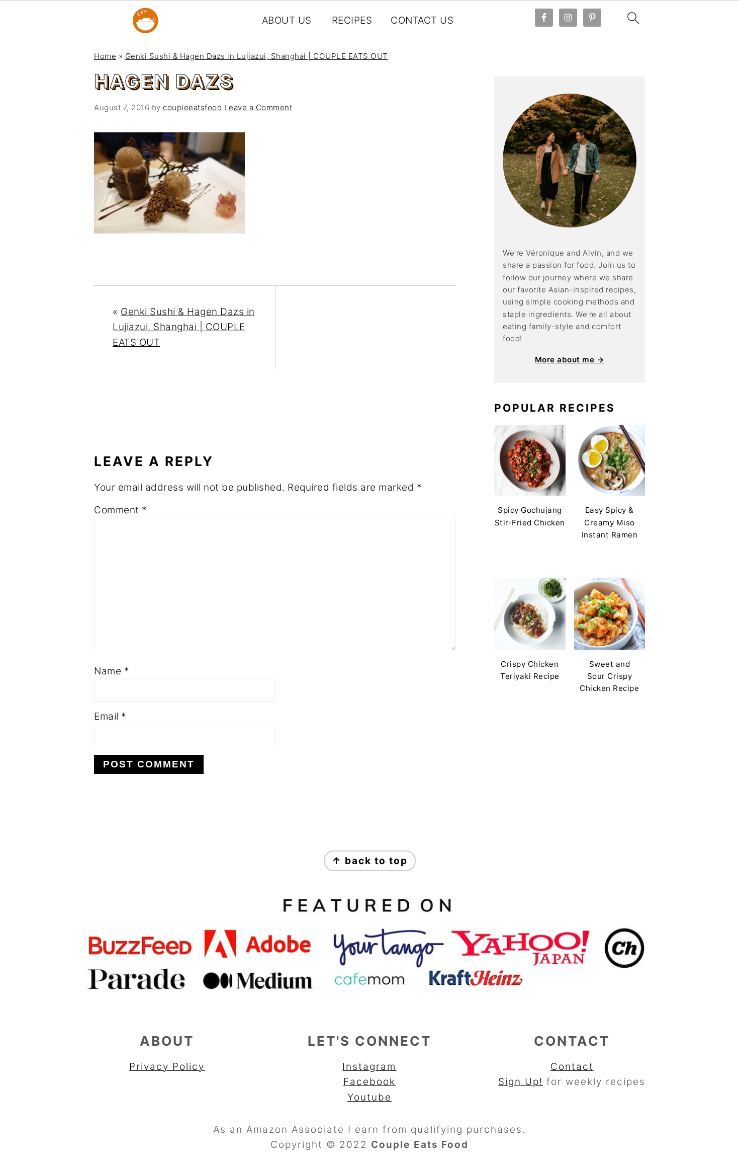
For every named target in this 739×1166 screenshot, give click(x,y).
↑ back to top (370, 861)
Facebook (369, 1081)
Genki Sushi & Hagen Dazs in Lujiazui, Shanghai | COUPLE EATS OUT (256, 56)
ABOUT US (287, 20)
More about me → (570, 359)
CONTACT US (422, 20)
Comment (120, 510)
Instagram (369, 1066)
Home (105, 56)
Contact (572, 1066)
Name (111, 671)
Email (110, 716)
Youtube (369, 1097)
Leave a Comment (258, 107)
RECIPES (352, 20)
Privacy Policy (167, 1066)
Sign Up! (520, 1081)
